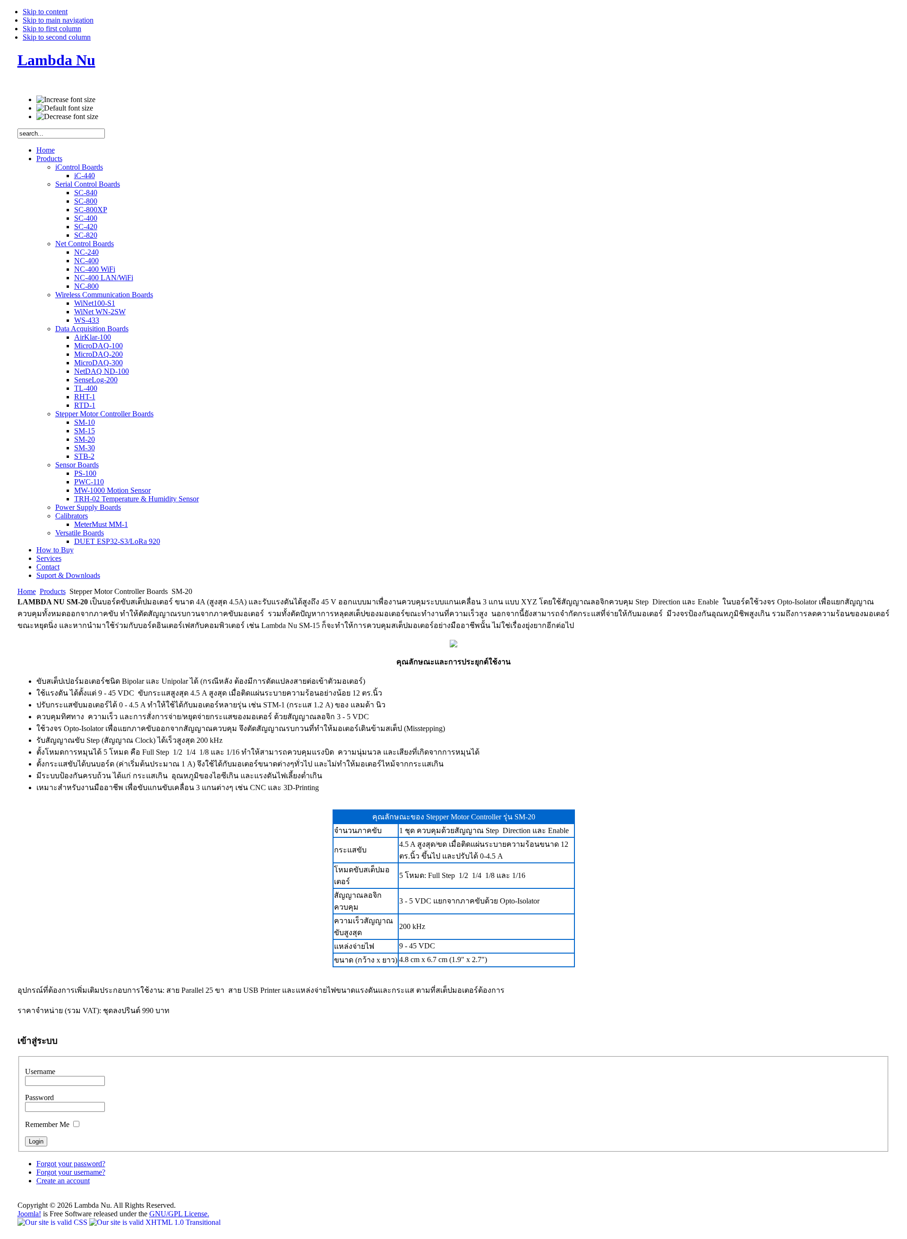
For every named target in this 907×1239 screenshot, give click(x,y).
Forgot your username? (70, 1172)
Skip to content (45, 12)
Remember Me (48, 1124)
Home (26, 591)
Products (53, 591)
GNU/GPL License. (179, 1214)
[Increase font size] (65, 99)
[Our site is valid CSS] (53, 1222)
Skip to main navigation (58, 20)
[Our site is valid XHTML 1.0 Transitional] (155, 1222)
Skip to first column (52, 29)
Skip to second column (57, 37)
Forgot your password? (70, 1164)
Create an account (63, 1181)
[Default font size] (64, 108)
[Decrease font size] (67, 116)
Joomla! (29, 1214)
